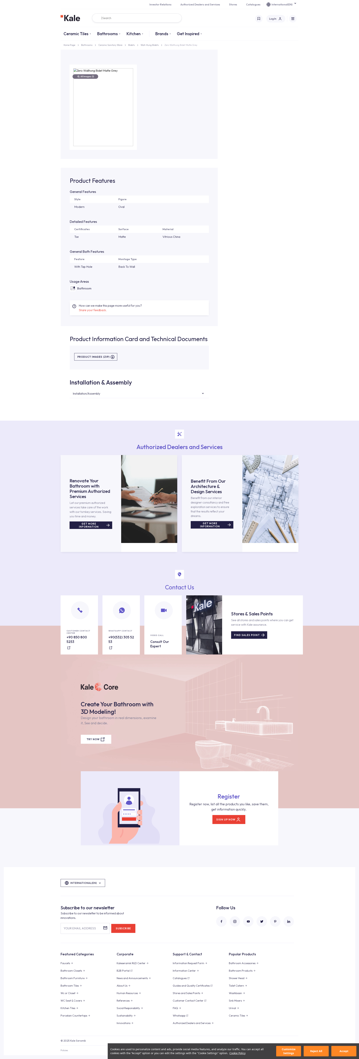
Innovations (123, 1023)
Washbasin (235, 993)
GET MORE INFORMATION (89, 525)
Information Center (184, 970)
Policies (64, 1050)
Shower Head (236, 978)
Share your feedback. (93, 310)
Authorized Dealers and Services (200, 4)
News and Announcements (132, 978)
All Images (87, 76)
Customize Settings (288, 1051)
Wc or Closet (68, 993)
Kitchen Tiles (68, 1008)
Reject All (316, 1051)
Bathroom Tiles (70, 985)
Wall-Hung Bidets (150, 45)
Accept (344, 1051)
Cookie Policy (237, 1053)
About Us (122, 985)
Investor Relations (160, 4)
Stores (233, 4)
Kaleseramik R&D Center (131, 963)
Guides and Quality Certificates (191, 985)
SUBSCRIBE (123, 928)
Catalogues (253, 4)
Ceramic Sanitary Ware (110, 45)
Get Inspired (188, 33)
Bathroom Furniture (73, 978)
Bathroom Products (240, 970)
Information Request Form (188, 963)
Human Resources (127, 993)
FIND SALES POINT (247, 635)
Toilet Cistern (236, 985)
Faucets (65, 963)
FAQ (175, 1008)
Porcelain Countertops (74, 1015)
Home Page (69, 45)
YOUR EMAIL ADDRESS (80, 928)
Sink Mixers (235, 1000)
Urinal (232, 1008)
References (123, 1000)
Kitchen (133, 33)
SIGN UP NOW (225, 819)
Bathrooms (107, 33)
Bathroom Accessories (242, 963)
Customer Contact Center (188, 1000)
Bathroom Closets (71, 970)
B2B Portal (123, 970)
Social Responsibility (128, 1008)
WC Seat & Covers (71, 1000)
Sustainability (125, 1015)
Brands (161, 33)
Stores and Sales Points (186, 993)
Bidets (131, 45)
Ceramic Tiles (76, 33)
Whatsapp (179, 1015)
